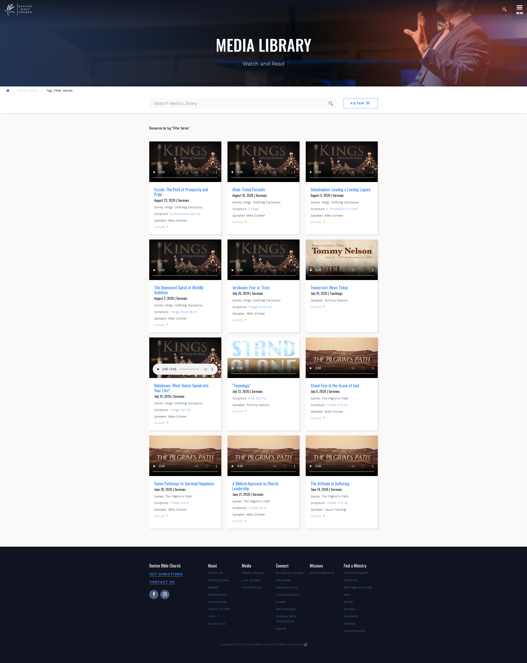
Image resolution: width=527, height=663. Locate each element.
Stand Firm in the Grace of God (335, 385)
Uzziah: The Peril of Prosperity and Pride (181, 191)
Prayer (281, 602)
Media (246, 565)
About (212, 565)
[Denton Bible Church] (18, 9)
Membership (286, 609)
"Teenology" (241, 385)
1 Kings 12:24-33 (260, 307)
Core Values (217, 602)
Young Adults (354, 631)
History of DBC (219, 609)
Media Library (27, 90)
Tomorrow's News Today (329, 287)
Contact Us (162, 582)
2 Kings (253, 209)
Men (347, 594)
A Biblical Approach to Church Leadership (255, 485)
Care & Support (356, 573)
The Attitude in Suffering (330, 483)
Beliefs (213, 587)
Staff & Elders (219, 580)
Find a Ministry (355, 565)
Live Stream (251, 580)
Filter (358, 103)
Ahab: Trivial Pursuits (248, 189)
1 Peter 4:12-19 (336, 503)
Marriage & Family (358, 587)
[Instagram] (164, 594)
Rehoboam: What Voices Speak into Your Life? (181, 387)
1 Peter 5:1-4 (257, 508)
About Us (215, 573)
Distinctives (217, 594)
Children (350, 580)
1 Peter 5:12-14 (336, 405)
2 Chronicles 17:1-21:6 (342, 209)
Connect (282, 565)
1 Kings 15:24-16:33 (183, 312)
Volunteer (283, 580)
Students (351, 616)
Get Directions (166, 574)
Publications (251, 587)
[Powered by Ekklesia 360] (306, 645)
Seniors (350, 609)
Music (348, 602)
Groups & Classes (289, 573)
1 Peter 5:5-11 (179, 503)
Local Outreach (288, 594)
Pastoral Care (286, 587)
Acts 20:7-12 (257, 398)
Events (281, 628)
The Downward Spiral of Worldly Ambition (178, 289)
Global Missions (322, 573)
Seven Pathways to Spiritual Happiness (184, 483)
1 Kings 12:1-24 (180, 410)
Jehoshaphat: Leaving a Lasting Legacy (341, 189)
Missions (316, 565)
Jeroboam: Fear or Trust (250, 287)
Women (350, 624)
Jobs (211, 616)
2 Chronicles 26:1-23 (185, 214)
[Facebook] (154, 594)
